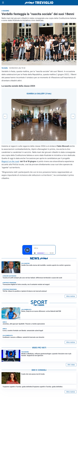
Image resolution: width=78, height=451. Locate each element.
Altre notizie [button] (70, 296)
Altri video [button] (71, 365)
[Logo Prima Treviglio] (39, 2)
